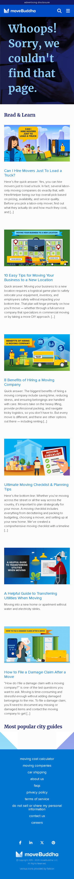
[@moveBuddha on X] (42, 843)
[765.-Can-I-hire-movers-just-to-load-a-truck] (37, 143)
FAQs (37, 786)
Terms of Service (37, 799)
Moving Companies (37, 765)
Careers (37, 823)
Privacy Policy (37, 792)
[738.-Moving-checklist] (37, 457)
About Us (37, 779)
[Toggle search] (59, 11)
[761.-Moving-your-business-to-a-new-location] (37, 248)
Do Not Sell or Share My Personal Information (37, 807)
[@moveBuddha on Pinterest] (53, 843)
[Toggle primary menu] (68, 11)
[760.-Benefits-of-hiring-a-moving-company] (37, 352)
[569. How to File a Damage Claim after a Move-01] (37, 644)
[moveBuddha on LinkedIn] (30, 843)
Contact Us (37, 816)
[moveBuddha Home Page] (20, 11)
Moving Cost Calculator (37, 759)
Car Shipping (37, 772)
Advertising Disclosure (37, 2)
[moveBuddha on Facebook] (20, 843)
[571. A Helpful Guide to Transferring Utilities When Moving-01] (37, 566)
